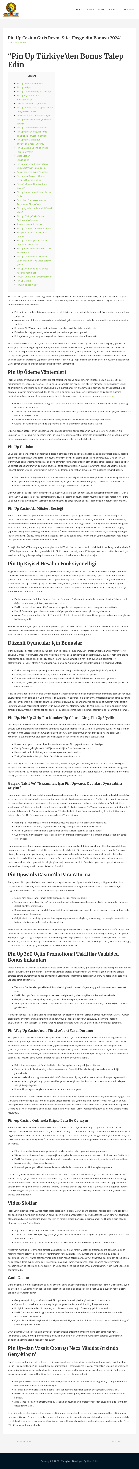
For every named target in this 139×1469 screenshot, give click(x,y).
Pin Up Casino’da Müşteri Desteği (34, 91)
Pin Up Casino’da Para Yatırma (32, 127)
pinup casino (107, 396)
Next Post (118, 1441)
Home (79, 9)
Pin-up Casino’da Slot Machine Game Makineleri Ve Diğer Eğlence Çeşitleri (34, 260)
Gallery (90, 9)
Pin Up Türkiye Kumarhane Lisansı (34, 228)
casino (11, 42)
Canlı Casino (23, 159)
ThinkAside (92, 1461)
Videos (101, 9)
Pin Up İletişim (24, 87)
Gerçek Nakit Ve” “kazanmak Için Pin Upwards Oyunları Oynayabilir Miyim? (34, 119)
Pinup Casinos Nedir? (27, 284)
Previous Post (22, 1441)
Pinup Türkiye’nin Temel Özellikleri (34, 276)
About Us (114, 9)
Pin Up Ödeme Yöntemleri (30, 83)
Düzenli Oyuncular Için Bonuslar (33, 103)
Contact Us (128, 9)
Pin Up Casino (24, 280)
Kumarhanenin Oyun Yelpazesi (32, 171)
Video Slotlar (23, 155)
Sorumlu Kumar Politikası (29, 224)
